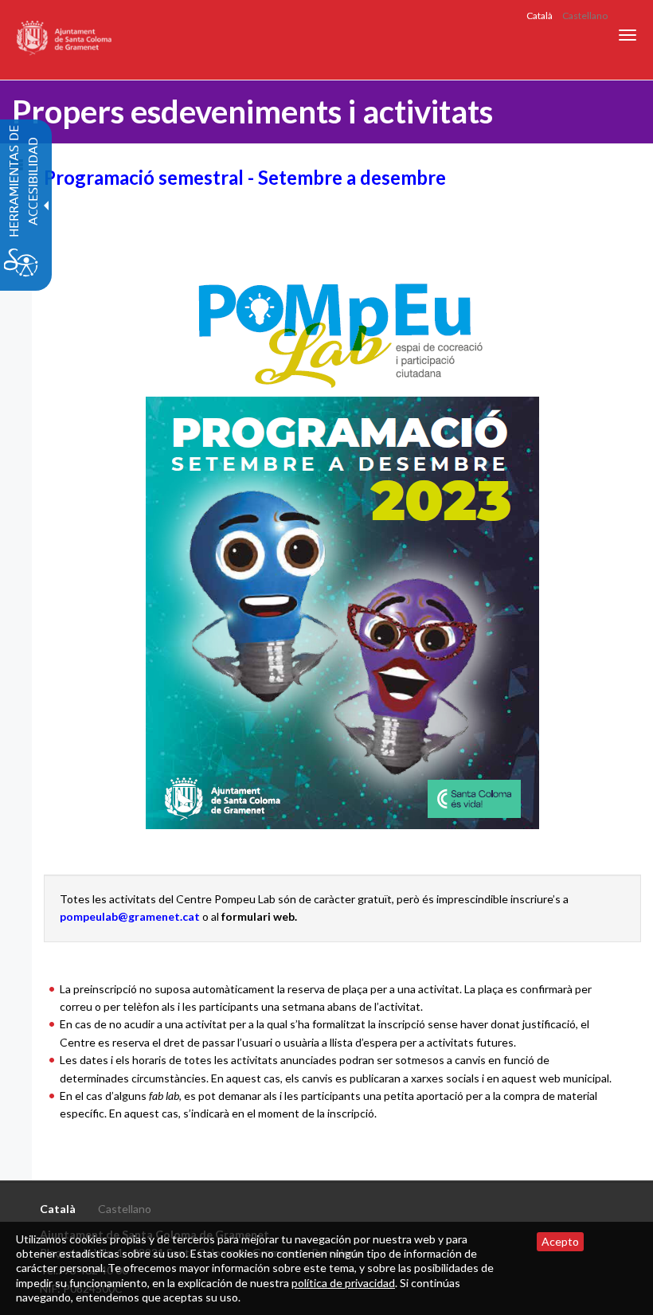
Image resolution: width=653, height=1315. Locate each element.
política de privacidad (343, 1283)
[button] (627, 35)
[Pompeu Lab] (342, 550)
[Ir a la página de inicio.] (65, 40)
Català (539, 16)
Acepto (560, 1241)
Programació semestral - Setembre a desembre (245, 177)
